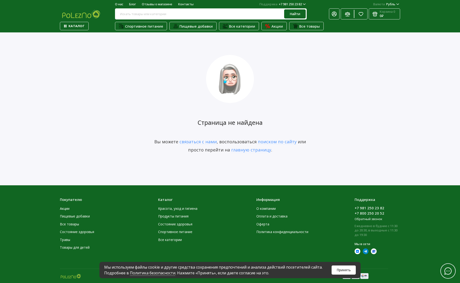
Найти (295, 14)
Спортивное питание (144, 26)
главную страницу (251, 150)
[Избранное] (360, 13)
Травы (65, 239)
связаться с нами (198, 142)
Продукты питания (173, 216)
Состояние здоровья (77, 231)
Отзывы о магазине (157, 4)
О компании (266, 208)
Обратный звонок (368, 219)
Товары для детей (75, 247)
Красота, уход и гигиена (177, 208)
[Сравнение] (347, 13)
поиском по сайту (277, 142)
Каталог (77, 26)
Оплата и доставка (272, 216)
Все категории (242, 26)
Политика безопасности (152, 273)
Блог (132, 4)
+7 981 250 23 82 (280, 4)
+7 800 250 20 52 (369, 213)
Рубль (384, 4)
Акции (277, 26)
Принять (344, 270)
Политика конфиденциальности (282, 231)
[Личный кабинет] (334, 13)
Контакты (186, 4)
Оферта (262, 224)
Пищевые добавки (196, 26)
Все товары (309, 26)
